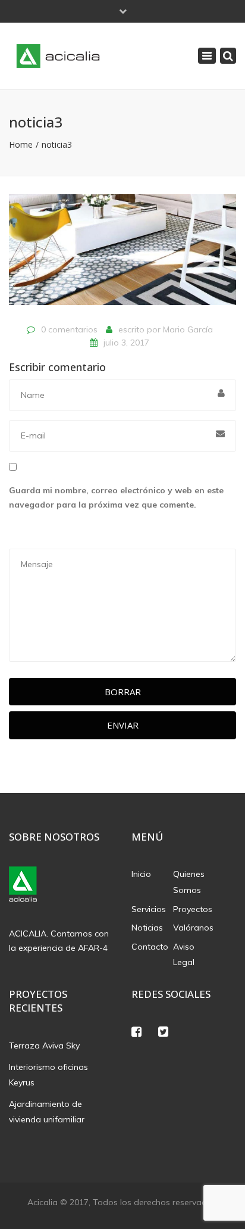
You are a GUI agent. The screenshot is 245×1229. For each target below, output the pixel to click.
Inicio (141, 874)
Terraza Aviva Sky (44, 1045)
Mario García (188, 329)
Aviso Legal (183, 954)
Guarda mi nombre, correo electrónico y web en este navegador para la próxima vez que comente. (116, 497)
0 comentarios (69, 329)
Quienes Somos (189, 882)
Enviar (123, 725)
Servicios (148, 909)
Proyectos (192, 909)
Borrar (123, 692)
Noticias (147, 927)
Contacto (149, 946)
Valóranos (193, 927)
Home (21, 144)
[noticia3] (122, 254)
